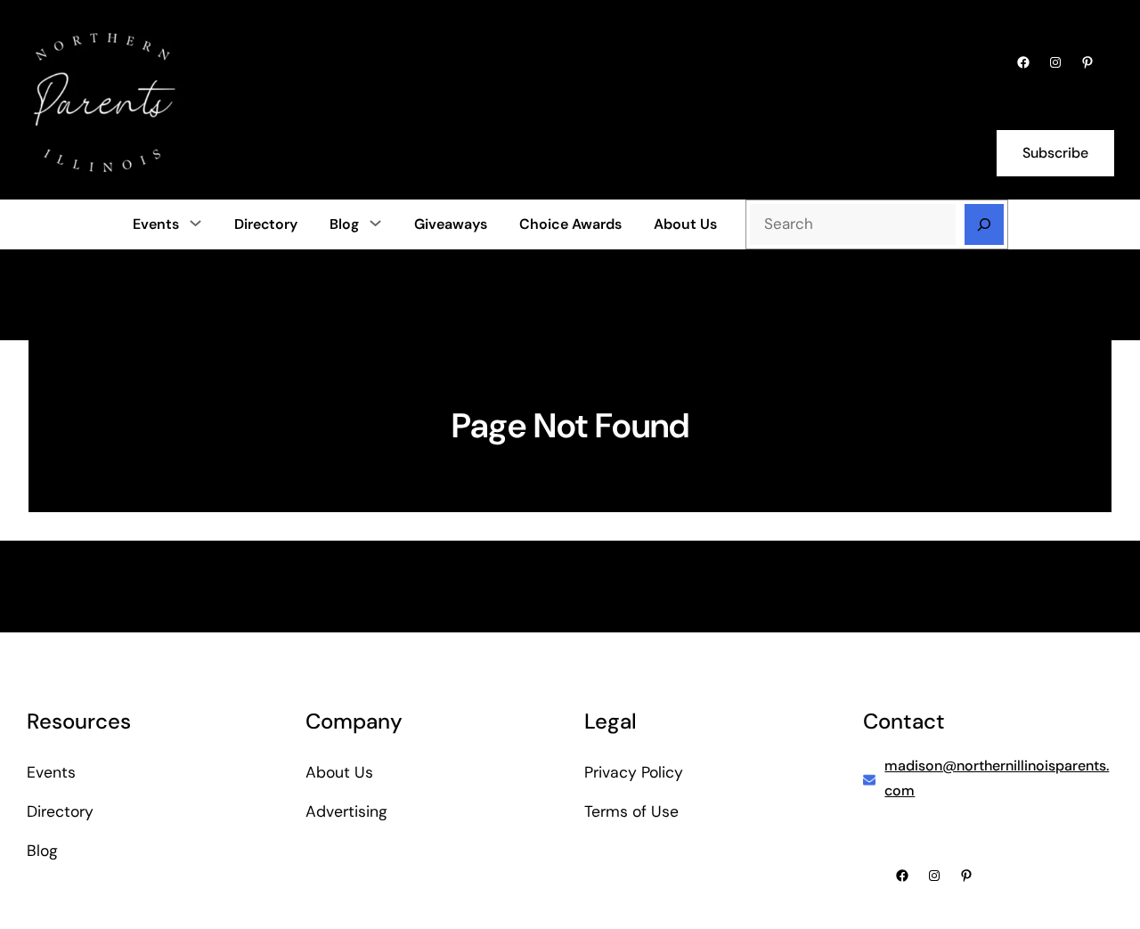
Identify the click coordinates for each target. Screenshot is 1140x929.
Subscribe (1055, 152)
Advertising (346, 811)
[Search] (984, 224)
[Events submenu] (195, 223)
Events (156, 224)
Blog (344, 224)
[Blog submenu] (375, 223)
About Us (339, 772)
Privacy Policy (633, 772)
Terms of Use (631, 811)
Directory (60, 811)
